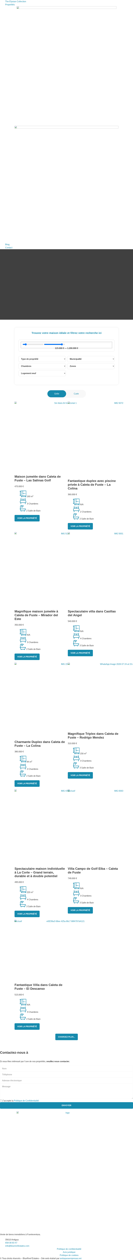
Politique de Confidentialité (26, 1100)
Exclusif (71, 791)
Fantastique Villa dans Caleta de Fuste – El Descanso (38, 986)
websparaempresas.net (70, 1258)
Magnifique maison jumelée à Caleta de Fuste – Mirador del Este (36, 615)
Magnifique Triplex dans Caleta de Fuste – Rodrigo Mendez (93, 735)
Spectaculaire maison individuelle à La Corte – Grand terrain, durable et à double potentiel (40, 872)
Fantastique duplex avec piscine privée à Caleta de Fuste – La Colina (92, 484)
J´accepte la (20, 1100)
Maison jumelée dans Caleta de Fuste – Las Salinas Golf (38, 478)
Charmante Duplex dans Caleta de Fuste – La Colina (40, 743)
